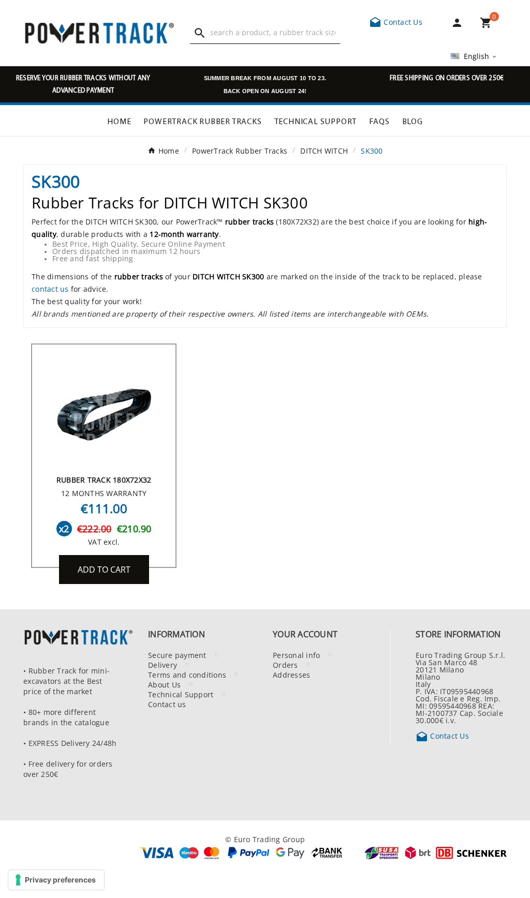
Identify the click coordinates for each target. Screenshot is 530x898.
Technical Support (180, 694)
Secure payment (177, 654)
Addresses (291, 674)
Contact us (167, 704)
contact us (50, 288)
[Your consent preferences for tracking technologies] (56, 880)
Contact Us (395, 21)
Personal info (296, 654)
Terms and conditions (187, 674)
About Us (164, 684)
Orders (285, 664)
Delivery (162, 664)
